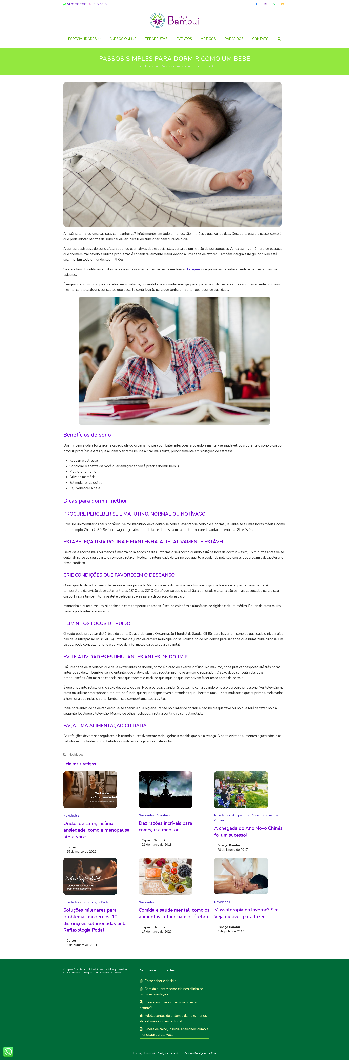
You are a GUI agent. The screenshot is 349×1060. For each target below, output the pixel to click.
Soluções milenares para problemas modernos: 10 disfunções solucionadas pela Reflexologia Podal (95, 920)
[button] (279, 39)
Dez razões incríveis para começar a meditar (165, 826)
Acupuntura (241, 815)
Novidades (151, 66)
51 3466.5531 (101, 4)
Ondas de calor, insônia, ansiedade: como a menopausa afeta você (96, 830)
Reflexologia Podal (95, 902)
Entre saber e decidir (160, 981)
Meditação (164, 815)
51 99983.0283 (76, 4)
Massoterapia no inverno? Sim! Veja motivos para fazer (247, 913)
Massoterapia (262, 815)
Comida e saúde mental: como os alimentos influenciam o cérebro (174, 913)
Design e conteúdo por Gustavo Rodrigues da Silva (187, 1053)
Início (139, 66)
